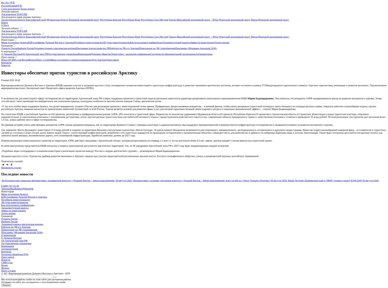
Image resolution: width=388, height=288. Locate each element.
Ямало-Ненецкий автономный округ (270, 20)
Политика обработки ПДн (14, 254)
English (13, 6)
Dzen (27, 188)
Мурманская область (57, 20)
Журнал (32, 60)
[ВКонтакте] (7, 164)
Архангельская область (13, 20)
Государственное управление (63, 54)
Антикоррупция (204, 54)
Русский (5, 6)
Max (12, 188)
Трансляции (113, 60)
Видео (25, 60)
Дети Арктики (99, 60)
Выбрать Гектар (25, 48)
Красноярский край (36, 20)
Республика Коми (131, 20)
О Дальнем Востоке (11, 54)
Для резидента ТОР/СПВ (14, 14)
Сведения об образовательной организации (173, 54)
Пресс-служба (43, 60)
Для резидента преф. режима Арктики (21, 34)
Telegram (5, 188)
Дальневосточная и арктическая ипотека (55, 48)
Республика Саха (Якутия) (154, 20)
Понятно (6, 285)
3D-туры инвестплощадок (116, 42)
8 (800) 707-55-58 (10, 186)
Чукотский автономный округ (234, 20)
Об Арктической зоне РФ (35, 54)
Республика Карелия (110, 20)
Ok (31, 188)
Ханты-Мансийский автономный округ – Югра (193, 20)
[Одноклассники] (11, 164)
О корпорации (8, 235)
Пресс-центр (7, 257)
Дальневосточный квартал (176, 42)
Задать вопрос (222, 42)
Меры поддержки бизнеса (14, 42)
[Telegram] (3, 164)
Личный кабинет (10, 28)
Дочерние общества (101, 54)
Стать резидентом (10, 9)
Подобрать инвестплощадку (88, 42)
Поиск (4, 22)
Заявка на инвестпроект (202, 42)
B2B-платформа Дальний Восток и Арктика (51, 42)
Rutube (18, 188)
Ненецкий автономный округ (84, 20)
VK (23, 188)
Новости (5, 60)
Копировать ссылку (11, 167)
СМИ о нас (16, 60)
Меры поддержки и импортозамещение (71, 60)
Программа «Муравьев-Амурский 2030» (196, 48)
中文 (19, 6)
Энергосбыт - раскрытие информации (131, 54)
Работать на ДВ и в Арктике (124, 48)
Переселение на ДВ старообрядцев (157, 48)
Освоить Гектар (9, 48)
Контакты (6, 62)
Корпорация (84, 54)
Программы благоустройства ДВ (93, 48)
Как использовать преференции (146, 42)
